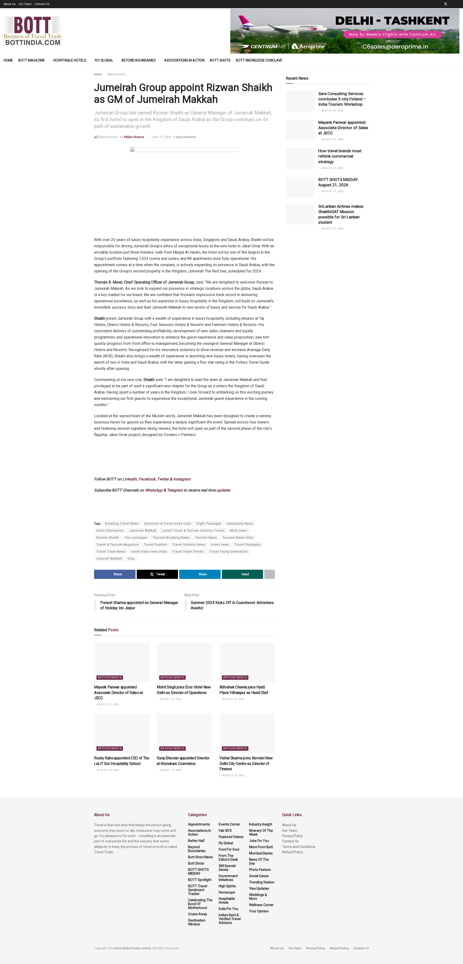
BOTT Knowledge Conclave (259, 60)
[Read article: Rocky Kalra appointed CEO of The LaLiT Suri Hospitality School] (122, 733)
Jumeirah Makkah (143, 530)
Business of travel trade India (167, 523)
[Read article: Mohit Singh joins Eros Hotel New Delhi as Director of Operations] (184, 662)
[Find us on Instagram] (458, 4)
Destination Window (196, 922)
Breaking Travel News (122, 523)
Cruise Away (197, 914)
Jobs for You (259, 841)
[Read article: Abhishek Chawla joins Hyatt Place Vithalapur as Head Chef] (247, 662)
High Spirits (227, 886)
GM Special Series (227, 868)
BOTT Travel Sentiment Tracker (197, 890)
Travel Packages (247, 544)
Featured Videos (231, 837)
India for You (228, 909)
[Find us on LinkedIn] (452, 4)
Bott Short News (200, 857)
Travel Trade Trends (188, 551)
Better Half (196, 841)
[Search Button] (457, 60)
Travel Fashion (155, 544)
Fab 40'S (225, 830)
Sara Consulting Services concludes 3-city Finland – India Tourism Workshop (342, 99)
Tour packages (136, 537)
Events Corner (229, 824)
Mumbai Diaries (261, 853)
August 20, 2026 (233, 699)
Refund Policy (292, 852)
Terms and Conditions (298, 847)
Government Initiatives (228, 878)
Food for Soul (229, 849)
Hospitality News (240, 523)
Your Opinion (259, 911)
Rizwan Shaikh (107, 537)
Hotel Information (110, 530)
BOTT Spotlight (199, 880)
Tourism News (206, 537)
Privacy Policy (292, 836)
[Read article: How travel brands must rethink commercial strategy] (300, 158)
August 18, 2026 (233, 775)
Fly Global (104, 60)
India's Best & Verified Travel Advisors (230, 919)
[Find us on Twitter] (445, 4)
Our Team (25, 4)
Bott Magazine (31, 60)
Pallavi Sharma (134, 137)
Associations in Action (184, 60)
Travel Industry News (189, 544)
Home (8, 60)
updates (223, 490)
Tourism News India (238, 537)
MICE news (238, 530)
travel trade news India (149, 551)
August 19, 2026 (170, 770)
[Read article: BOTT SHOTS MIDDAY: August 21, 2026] (300, 187)
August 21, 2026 (107, 704)
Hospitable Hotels (69, 60)
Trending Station (261, 882)
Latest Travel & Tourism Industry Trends (193, 530)
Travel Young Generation (228, 551)
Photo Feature (260, 870)
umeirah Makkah (109, 558)
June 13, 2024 (161, 137)
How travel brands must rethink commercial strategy (339, 156)
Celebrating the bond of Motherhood (200, 904)
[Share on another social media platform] (269, 574)
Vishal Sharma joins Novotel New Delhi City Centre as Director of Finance (246, 763)
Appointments (116, 74)
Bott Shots (220, 60)
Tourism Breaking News (171, 537)
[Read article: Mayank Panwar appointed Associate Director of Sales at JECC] (122, 662)
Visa (131, 558)
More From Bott (261, 847)
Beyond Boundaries (139, 60)
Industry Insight (260, 824)
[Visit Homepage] (32, 31)
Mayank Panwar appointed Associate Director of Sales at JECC (118, 692)
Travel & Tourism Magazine (117, 544)
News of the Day (259, 861)
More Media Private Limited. (133, 948)
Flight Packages (209, 523)
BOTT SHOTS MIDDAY (198, 871)
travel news (220, 544)
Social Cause (259, 876)
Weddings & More (258, 897)
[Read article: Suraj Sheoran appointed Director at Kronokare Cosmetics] (184, 733)
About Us (10, 4)
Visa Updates (259, 888)
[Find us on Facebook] (439, 4)
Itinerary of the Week (261, 832)
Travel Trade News (110, 551)
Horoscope (227, 892)
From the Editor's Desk (228, 857)
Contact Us (41, 4)
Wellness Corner (261, 905)
